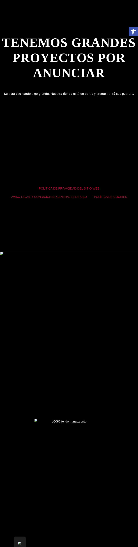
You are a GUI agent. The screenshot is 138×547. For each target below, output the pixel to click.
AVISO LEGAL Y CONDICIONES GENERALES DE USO (49, 197)
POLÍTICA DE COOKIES (110, 197)
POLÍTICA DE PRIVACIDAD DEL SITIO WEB (69, 188)
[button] (133, 31)
